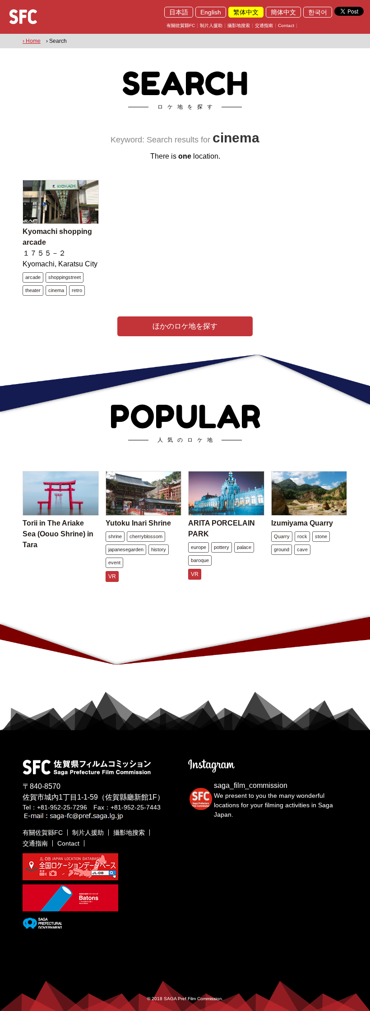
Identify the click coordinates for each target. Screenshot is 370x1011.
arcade (33, 277)
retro (77, 290)
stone (321, 536)
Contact (286, 25)
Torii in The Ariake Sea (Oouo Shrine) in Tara (58, 534)
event (114, 562)
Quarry (282, 536)
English (210, 12)
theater (33, 290)
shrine (115, 536)
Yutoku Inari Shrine (138, 523)
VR (112, 576)
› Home (32, 41)
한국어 (317, 12)
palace (244, 547)
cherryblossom (146, 536)
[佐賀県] (42, 925)
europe (198, 547)
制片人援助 (211, 25)
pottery (221, 547)
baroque (200, 560)
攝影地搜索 (238, 25)
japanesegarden (125, 549)
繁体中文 (246, 12)
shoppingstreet (64, 277)
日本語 (178, 12)
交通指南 (264, 25)
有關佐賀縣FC (180, 25)
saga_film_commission (250, 785)
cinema (56, 290)
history (158, 549)
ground (281, 549)
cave (302, 549)
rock (302, 536)
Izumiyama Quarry (302, 523)
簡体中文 (283, 12)
